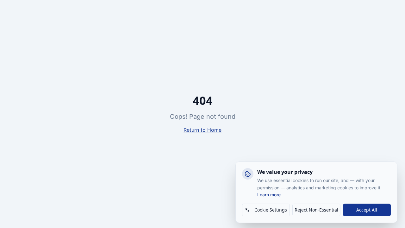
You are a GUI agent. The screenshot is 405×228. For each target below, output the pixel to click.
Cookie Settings (270, 210)
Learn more (269, 194)
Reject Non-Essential (316, 210)
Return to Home (202, 130)
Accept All (366, 210)
